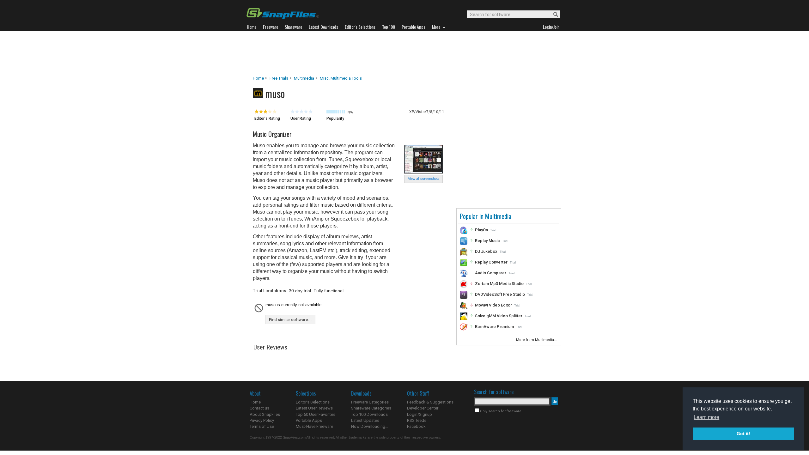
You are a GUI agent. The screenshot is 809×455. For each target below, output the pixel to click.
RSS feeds (416, 420)
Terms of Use (262, 426)
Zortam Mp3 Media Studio (499, 283)
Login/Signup (419, 414)
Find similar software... (290, 319)
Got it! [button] (743, 433)
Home (258, 78)
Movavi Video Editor (493, 305)
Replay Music (487, 240)
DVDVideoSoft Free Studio (500, 294)
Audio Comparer (490, 272)
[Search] (552, 14)
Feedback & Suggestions (430, 402)
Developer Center (422, 408)
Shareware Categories (371, 408)
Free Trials (279, 78)
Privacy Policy (262, 420)
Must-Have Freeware (314, 426)
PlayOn (481, 230)
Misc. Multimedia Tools (341, 78)
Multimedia (304, 78)
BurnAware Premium (494, 326)
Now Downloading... (369, 426)
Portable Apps (309, 420)
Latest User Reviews (314, 408)
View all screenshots (424, 178)
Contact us (259, 408)
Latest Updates (365, 420)
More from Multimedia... (537, 340)
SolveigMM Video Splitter (498, 315)
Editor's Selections (313, 402)
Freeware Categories (370, 402)
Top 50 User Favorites (315, 414)
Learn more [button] (706, 417)
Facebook (416, 426)
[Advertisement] (404, 53)
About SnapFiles (265, 414)
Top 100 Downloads (369, 414)
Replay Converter (491, 262)
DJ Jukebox (486, 251)
